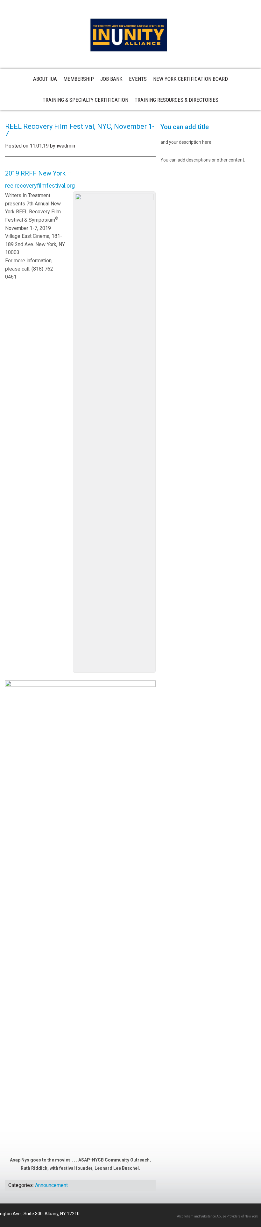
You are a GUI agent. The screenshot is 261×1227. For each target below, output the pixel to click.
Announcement (51, 1185)
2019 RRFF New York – (38, 173)
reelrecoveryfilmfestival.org (40, 185)
